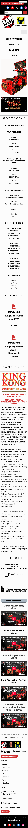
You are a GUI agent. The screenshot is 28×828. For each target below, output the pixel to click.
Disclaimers (14, 820)
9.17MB (14, 325)
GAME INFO (14, 50)
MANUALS (14, 44)
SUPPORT (14, 55)
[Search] (25, 12)
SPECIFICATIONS (14, 39)
